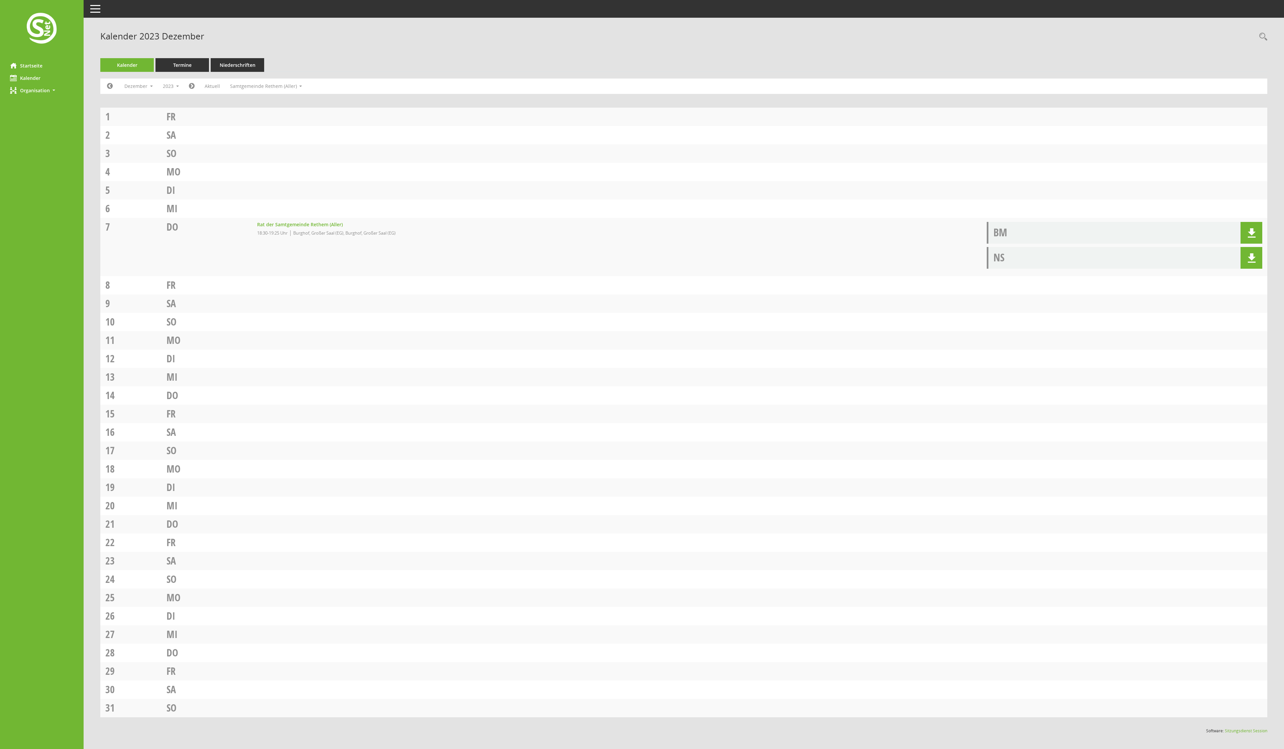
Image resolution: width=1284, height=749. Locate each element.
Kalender (30, 78)
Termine (182, 65)
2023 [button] (169, 86)
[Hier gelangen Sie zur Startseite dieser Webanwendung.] (42, 29)
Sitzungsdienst (1246, 731)
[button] (42, 90)
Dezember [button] (136, 86)
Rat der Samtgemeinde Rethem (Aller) (300, 224)
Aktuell (212, 86)
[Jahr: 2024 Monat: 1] (192, 86)
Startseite (31, 66)
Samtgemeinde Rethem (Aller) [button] (264, 86)
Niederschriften (237, 65)
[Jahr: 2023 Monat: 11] (110, 86)
